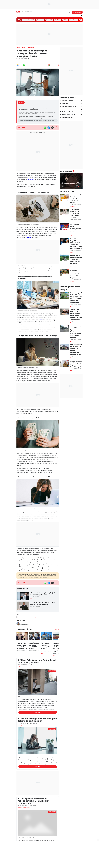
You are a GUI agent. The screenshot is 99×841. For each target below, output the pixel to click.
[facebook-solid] (48, 127)
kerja (40, 320)
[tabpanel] (38, 114)
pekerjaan (31, 179)
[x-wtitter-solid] (52, 127)
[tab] (22, 102)
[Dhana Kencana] (18, 623)
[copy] (56, 127)
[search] (70, 12)
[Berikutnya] (59, 722)
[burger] (82, 15)
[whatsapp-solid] (45, 127)
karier (29, 237)
